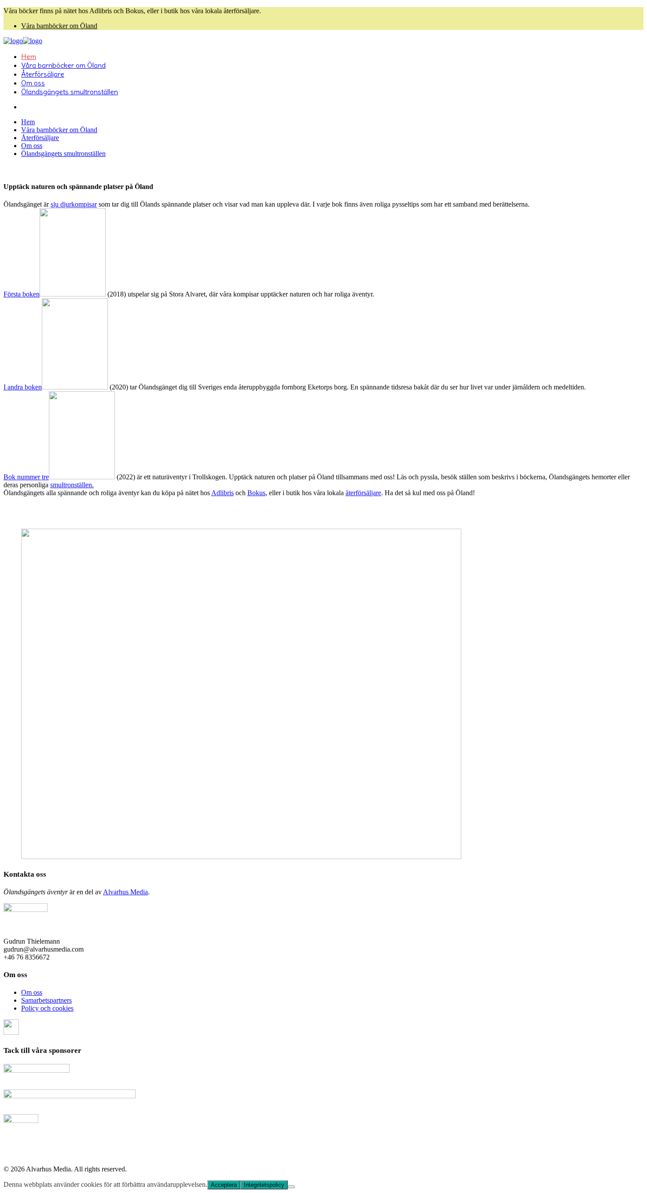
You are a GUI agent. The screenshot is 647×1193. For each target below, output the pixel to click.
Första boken (22, 294)
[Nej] (291, 1187)
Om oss (31, 992)
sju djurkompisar (74, 204)
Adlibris (222, 492)
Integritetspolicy (264, 1185)
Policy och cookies (47, 1008)
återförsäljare (363, 492)
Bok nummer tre (26, 477)
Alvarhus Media (125, 892)
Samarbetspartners (46, 1000)
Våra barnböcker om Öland (59, 26)
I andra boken (23, 387)
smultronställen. (72, 485)
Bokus (256, 492)
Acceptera (224, 1185)
